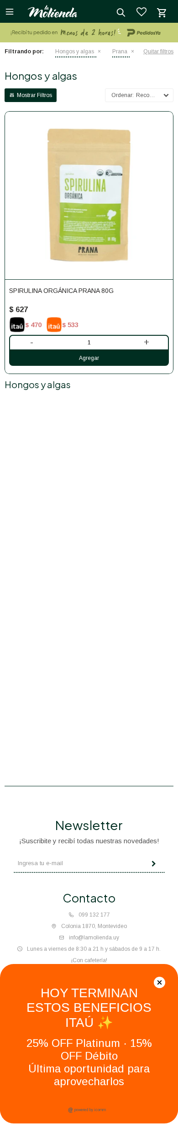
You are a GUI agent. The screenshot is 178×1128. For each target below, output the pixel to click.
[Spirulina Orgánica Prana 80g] (89, 195)
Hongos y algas (74, 51)
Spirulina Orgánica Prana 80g (61, 290)
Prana (119, 51)
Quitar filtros (158, 51)
